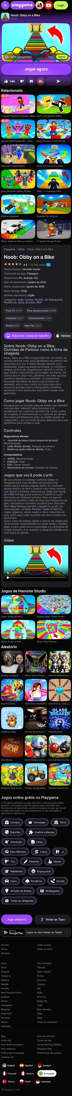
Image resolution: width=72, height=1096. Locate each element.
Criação (5, 988)
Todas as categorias (47, 1022)
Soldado (5, 996)
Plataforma (10, 302)
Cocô (3, 963)
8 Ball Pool (6, 1013)
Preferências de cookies (49, 1053)
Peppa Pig (42, 1001)
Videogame (6, 1005)
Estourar (5, 971)
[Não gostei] (21, 81)
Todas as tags (44, 945)
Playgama (10, 249)
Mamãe (5, 984)
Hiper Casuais (44, 971)
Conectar (41, 980)
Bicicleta (30, 302)
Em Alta (5, 945)
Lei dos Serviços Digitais (49, 1044)
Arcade (39, 299)
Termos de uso (44, 1040)
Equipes (5, 980)
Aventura (41, 996)
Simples (41, 984)
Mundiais (5, 1017)
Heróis (4, 1001)
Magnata (5, 1009)
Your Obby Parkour (15, 506)
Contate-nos (7, 1057)
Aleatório (5, 953)
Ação (20, 299)
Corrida (29, 299)
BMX (39, 302)
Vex (39, 988)
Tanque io (6, 975)
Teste (40, 1005)
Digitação (6, 1026)
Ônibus (40, 975)
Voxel (3, 967)
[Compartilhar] (58, 81)
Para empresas (8, 1048)
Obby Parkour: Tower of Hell (40, 509)
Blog (3, 1036)
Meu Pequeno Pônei (11, 992)
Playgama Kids (44, 1048)
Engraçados (55, 299)
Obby (21, 249)
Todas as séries (44, 949)
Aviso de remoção (46, 1036)
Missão (4, 1022)
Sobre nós (6, 1040)
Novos (4, 949)
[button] (36, 932)
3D (45, 299)
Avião (40, 992)
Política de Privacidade (12, 1053)
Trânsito (41, 967)
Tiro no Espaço (44, 963)
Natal (39, 1017)
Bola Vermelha (44, 1009)
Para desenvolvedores (12, 1044)
